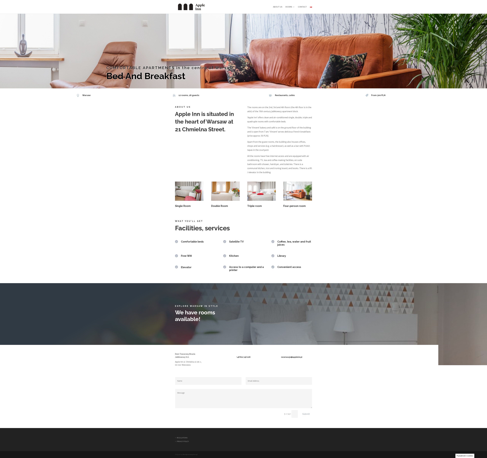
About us (277, 7)
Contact (302, 7)
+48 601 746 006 (243, 357)
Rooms (288, 7)
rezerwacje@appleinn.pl (291, 357)
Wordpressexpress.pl (190, 454)
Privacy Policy (183, 441)
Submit (306, 414)
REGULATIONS (182, 438)
